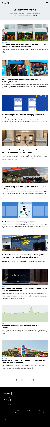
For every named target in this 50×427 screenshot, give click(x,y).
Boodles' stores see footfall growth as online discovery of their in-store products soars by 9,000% (23, 151)
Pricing (16, 414)
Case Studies (4, 42)
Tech (3, 220)
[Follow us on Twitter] (6, 400)
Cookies (39, 416)
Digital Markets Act (16, 119)
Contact (5, 416)
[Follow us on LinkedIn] (10, 400)
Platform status (29, 412)
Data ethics (40, 410)
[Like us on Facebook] (4, 400)
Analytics (17, 416)
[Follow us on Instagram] (8, 400)
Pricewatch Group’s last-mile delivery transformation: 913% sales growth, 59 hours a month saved (25, 45)
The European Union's (7, 119)
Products (17, 410)
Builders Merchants (6, 253)
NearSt (35, 15)
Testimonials (17, 419)
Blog (5, 419)
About (5, 410)
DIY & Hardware (5, 77)
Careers (5, 412)
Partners (16, 412)
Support (28, 410)
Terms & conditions (41, 412)
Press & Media (7, 414)
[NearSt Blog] (5, 3)
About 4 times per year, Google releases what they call (14, 330)
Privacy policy (40, 414)
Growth (3, 286)
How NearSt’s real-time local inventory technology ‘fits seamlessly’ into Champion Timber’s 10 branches (23, 256)
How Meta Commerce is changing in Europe (18, 222)
